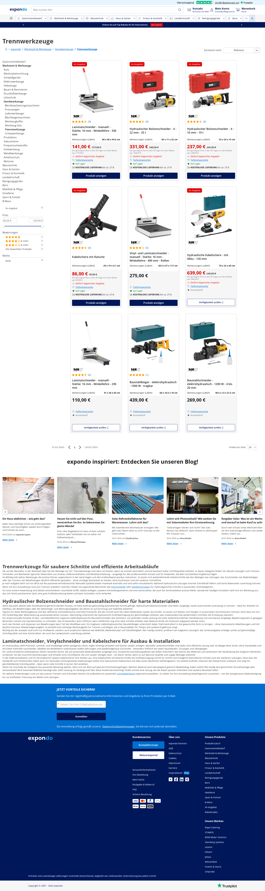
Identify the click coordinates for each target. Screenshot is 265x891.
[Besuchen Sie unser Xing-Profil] (187, 780)
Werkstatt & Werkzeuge (16, 65)
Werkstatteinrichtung (16, 73)
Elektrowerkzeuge (14, 81)
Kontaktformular (148, 745)
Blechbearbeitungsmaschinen (22, 105)
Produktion (10, 137)
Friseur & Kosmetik (13, 173)
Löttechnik (10, 97)
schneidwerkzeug (126, 673)
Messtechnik (9, 165)
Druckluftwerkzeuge (15, 93)
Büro (5, 185)
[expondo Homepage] (6, 49)
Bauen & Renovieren (15, 89)
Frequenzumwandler (16, 145)
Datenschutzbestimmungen (118, 726)
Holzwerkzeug (12, 149)
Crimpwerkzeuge (14, 133)
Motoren (9, 161)
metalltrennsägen (141, 586)
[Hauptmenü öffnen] (11, 18)
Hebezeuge (10, 85)
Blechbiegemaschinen (17, 117)
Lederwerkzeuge (14, 113)
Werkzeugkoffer (14, 121)
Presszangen (12, 109)
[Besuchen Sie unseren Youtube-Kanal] (170, 780)
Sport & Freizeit (11, 197)
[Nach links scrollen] (72, 25)
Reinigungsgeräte (12, 181)
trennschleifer (118, 586)
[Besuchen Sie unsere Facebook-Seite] (176, 780)
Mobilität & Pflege (12, 189)
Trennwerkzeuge (15, 129)
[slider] (4, 226)
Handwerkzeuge (13, 101)
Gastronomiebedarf (13, 61)
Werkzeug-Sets (13, 125)
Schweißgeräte (12, 77)
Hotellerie (8, 193)
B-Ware (6, 201)
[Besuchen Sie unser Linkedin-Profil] (181, 780)
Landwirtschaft (11, 177)
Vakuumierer (11, 141)
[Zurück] (69, 447)
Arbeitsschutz (11, 157)
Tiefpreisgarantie (84, 160)
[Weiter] (80, 447)
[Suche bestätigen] (179, 9)
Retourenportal (148, 755)
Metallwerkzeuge (13, 153)
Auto (6, 69)
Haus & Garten (11, 169)
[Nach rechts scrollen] (26, 25)
